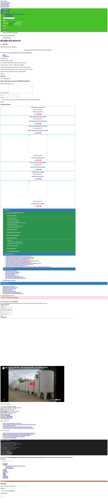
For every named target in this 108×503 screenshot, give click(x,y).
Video (4, 25)
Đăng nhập (12, 490)
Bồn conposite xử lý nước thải (37, 203)
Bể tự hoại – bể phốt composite (14, 221)
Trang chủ (5, 9)
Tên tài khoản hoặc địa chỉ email (7, 486)
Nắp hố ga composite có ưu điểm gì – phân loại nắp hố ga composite (18, 434)
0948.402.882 (7, 415)
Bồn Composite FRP (10, 35)
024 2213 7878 (10, 417)
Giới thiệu (5, 12)
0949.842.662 (9, 453)
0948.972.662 (9, 416)
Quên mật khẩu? (4, 493)
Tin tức (4, 18)
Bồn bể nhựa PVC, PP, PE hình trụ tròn (15, 243)
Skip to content (3, 1)
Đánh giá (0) (6, 56)
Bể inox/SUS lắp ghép (11, 248)
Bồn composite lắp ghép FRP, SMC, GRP (15, 212)
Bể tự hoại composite (37, 111)
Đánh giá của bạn (4, 83)
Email (2, 97)
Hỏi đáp (4, 20)
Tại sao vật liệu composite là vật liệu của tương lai (14, 436)
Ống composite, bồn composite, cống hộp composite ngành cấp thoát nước (19, 424)
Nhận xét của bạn (4, 92)
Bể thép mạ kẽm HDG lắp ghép (13, 251)
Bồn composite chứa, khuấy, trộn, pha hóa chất (17, 222)
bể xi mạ (24, 52)
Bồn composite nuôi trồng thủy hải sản (15, 225)
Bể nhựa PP (10, 240)
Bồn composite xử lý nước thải (13, 227)
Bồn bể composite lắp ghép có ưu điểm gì (12, 423)
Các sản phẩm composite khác (13, 235)
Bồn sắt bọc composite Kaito (37, 157)
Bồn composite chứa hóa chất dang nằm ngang (38, 130)
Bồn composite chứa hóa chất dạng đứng (38, 121)
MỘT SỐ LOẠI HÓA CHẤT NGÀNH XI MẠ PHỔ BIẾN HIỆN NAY (16, 435)
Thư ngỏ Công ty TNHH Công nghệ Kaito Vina (15, 14)
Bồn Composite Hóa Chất (12, 224)
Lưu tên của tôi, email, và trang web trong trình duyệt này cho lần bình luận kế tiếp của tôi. (21, 99)
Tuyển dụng (5, 23)
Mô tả (4, 55)
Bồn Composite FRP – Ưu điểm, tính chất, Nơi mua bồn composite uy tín (18, 428)
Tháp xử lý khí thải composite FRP (14, 232)
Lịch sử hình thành (9, 16)
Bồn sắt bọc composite (12, 217)
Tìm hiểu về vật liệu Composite (9, 437)
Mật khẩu (2, 488)
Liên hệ (4, 30)
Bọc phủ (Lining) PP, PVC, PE (13, 245)
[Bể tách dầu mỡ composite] (9, 280)
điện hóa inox (29, 52)
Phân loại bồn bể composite (9, 425)
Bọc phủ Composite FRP (12, 229)
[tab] (39, 55)
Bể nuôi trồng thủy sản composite (37, 167)
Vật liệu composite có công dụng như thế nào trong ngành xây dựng (17, 427)
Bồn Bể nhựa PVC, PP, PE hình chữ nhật (15, 241)
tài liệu (4, 28)
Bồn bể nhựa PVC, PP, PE (12, 238)
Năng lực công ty (9, 15)
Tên (1, 95)
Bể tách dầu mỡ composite (38, 176)
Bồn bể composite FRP (11, 215)
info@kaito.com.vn (7, 418)
